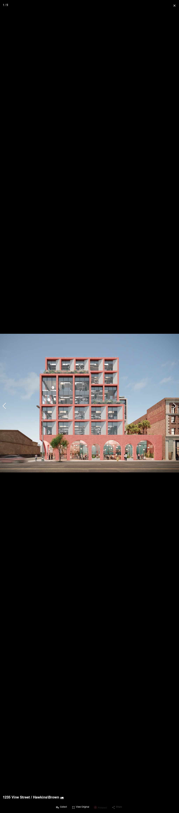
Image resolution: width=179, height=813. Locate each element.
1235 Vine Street (16, 797)
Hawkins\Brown (46, 797)
